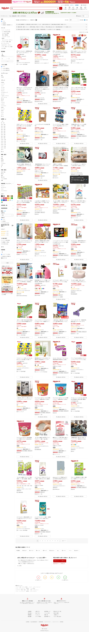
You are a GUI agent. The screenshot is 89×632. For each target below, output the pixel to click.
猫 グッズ (31, 550)
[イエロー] (10, 198)
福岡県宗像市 (20, 174)
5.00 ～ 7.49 (3, 144)
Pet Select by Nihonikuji (22, 295)
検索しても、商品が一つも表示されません (26, 563)
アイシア (2, 109)
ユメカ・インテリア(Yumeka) (41, 371)
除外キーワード (4, 258)
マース (2, 112)
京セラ (2, 100)
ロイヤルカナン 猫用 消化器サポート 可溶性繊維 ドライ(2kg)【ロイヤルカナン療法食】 (78, 242)
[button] (84, 5)
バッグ (30, 587)
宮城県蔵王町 (38, 449)
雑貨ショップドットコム (22, 254)
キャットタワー (33, 591)
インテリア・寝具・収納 (21, 589)
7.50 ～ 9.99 (3, 146)
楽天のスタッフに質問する (59, 560)
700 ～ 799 (3, 134)
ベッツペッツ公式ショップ (77, 62)
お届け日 (2, 217)
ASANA (2, 82)
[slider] (1, 56)
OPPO (2, 107)
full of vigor (38, 295)
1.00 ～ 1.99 (3, 139)
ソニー (2, 85)
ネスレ (2, 114)
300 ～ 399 (3, 127)
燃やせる (2, 177)
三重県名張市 (20, 492)
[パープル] (6, 200)
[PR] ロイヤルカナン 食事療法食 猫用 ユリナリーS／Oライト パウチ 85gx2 (24, 53)
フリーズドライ (4, 190)
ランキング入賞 (21, 137)
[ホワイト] (6, 196)
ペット (70, 550)
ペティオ (2, 102)
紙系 (2, 158)
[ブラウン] (8, 196)
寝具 (28, 589)
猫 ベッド (38, 550)
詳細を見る (58, 29)
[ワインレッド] (4, 198)
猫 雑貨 (18, 550)
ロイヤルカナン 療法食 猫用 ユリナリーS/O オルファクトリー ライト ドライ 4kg (24, 519)
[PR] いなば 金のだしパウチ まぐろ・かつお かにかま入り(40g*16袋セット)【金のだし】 (60, 53)
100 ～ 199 (3, 124)
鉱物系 (2, 160)
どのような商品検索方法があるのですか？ (26, 561)
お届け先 (2, 212)
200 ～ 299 (3, 126)
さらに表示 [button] (3, 48)
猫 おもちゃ (52, 550)
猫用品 (27, 588)
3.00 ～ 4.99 (3, 142)
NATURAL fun (56, 489)
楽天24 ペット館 (39, 139)
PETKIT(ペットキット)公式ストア (42, 63)
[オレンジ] (8, 198)
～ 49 (2, 121)
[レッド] (6, 198)
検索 (7, 61)
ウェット (2, 185)
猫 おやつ (76, 550)
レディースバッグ (36, 587)
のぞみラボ (56, 177)
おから (2, 161)
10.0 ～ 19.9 (3, 147)
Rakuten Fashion (39, 101)
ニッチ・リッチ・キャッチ (41, 255)
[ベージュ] (10, 196)
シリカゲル (3, 163)
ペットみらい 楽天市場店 (22, 64)
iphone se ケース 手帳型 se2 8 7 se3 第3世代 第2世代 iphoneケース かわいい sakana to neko (60, 479)
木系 (2, 156)
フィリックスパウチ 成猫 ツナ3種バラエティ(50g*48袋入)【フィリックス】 (61, 126)
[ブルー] (2, 200)
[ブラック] (2, 196)
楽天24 (55, 67)
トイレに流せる (4, 178)
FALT (73, 451)
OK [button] (86, 179)
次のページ (64, 540)
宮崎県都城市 (74, 294)
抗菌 (2, 180)
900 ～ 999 (3, 137)
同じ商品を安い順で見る (42, 103)
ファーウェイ (3, 105)
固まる (2, 173)
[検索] (60, 8)
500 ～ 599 (3, 131)
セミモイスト (3, 187)
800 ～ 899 (3, 136)
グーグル (2, 89)
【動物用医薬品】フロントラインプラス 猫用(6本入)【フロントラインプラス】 (42, 166)
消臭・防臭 (3, 172)
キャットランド (57, 335)
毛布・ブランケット (34, 589)
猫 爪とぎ (24, 550)
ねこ (58, 550)
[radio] (1, 21)
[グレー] (4, 196)
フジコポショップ (4, 92)
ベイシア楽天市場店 (76, 102)
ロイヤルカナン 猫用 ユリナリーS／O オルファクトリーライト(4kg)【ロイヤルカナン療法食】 (61, 282)
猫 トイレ (64, 550)
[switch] (12, 225)
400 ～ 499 (3, 129)
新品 (2, 75)
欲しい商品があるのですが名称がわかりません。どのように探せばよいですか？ (33, 560)
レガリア (2, 104)
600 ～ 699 (3, 132)
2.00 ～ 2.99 (3, 141)
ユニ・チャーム (4, 97)
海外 (5, 211)
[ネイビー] (4, 200)
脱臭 (2, 175)
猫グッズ (45, 550)
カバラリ (2, 94)
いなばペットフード (5, 95)
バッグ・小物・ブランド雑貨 (21, 587)
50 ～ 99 (2, 122)
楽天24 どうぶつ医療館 (76, 255)
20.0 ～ (2, 149)
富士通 (2, 99)
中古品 (2, 77)
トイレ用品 (32, 588)
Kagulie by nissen (57, 101)
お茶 (2, 165)
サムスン (2, 90)
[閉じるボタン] (86, 24)
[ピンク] (2, 198)
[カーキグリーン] (12, 196)
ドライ (2, 189)
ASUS (2, 110)
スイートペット (75, 217)
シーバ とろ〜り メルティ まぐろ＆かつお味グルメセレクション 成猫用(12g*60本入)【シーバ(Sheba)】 (61, 242)
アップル (2, 87)
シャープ (2, 84)
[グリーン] (12, 198)
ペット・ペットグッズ (20, 588)
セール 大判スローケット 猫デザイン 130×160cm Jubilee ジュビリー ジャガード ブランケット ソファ (78, 166)
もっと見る (19, 565)
